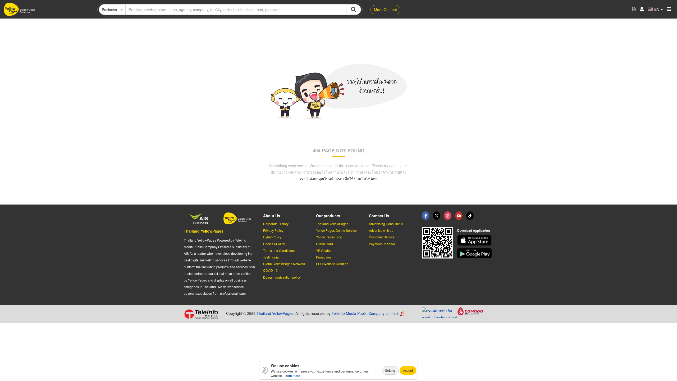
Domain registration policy (282, 277)
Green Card (324, 244)
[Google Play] (475, 253)
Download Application (473, 230)
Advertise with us (381, 230)
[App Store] (475, 240)
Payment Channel (382, 244)
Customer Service (382, 237)
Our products (328, 215)
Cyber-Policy (272, 237)
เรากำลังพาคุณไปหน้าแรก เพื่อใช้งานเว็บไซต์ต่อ (338, 178)
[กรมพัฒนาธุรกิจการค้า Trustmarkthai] (440, 312)
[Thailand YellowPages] (436, 215)
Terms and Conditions (279, 250)
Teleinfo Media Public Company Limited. (365, 313)
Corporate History (276, 223)
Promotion (323, 257)
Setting (390, 370)
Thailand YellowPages (203, 231)
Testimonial (271, 257)
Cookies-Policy (274, 244)
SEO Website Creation (332, 263)
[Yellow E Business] (425, 215)
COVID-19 (270, 270)
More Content (385, 9)
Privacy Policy (273, 230)
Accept (408, 370)
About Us (271, 215)
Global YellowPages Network (284, 263)
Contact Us (379, 215)
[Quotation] (633, 9)
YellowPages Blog (329, 237)
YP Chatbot (324, 250)
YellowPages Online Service (336, 230)
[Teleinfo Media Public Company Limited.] (203, 314)
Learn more (291, 375)
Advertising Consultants (386, 223)
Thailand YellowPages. (275, 313)
